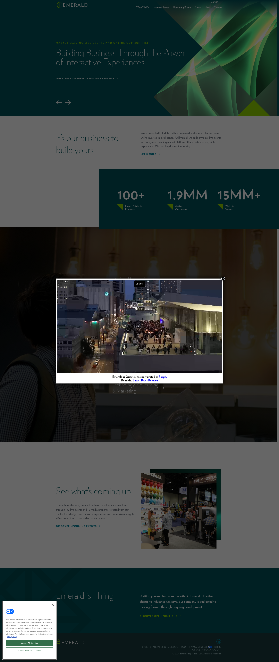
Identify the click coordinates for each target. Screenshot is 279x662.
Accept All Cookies (29, 643)
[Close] (53, 605)
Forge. (163, 377)
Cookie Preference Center (29, 650)
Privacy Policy (12, 636)
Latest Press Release (145, 380)
